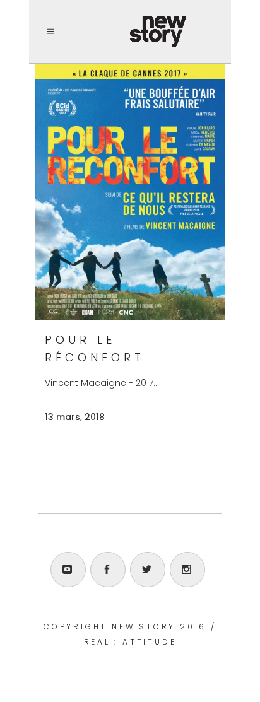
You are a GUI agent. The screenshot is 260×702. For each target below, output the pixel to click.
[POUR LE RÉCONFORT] (130, 192)
